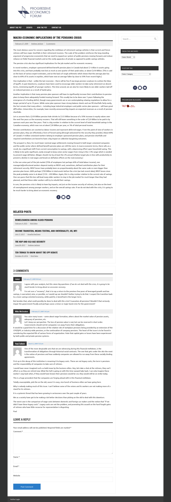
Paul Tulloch (20, 343)
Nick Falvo (33, 223)
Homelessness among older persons (34, 220)
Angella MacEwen (33, 234)
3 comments (50, 43)
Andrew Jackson (37, 43)
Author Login (15, 499)
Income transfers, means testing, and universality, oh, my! (46, 230)
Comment (18, 431)
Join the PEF (42, 27)
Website (16, 475)
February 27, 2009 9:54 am (32, 279)
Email (16, 466)
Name (16, 457)
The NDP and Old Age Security (30, 241)
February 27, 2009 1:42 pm (40, 311)
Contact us (56, 27)
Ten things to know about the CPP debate (36, 252)
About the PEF (16, 27)
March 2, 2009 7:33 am (35, 344)
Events (29, 27)
